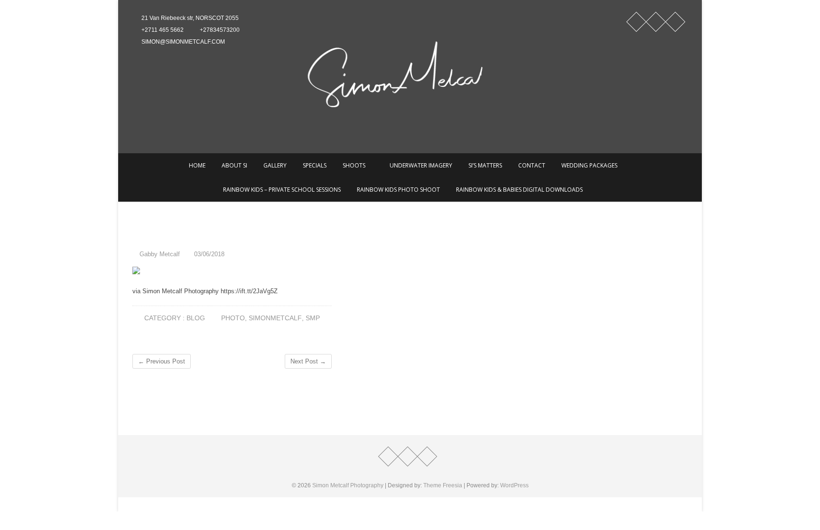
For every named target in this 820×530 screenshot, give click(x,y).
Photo (233, 318)
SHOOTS (354, 165)
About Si (234, 165)
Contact (531, 165)
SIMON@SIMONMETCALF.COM (182, 41)
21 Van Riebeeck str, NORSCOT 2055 (189, 18)
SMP (313, 318)
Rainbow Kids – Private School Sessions (282, 190)
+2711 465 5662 (162, 30)
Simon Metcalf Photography (347, 485)
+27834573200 (219, 30)
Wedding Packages (589, 165)
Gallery (275, 165)
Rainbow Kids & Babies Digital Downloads (519, 190)
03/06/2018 (208, 254)
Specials (314, 165)
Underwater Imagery (421, 165)
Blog (195, 318)
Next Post (308, 361)
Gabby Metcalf (159, 254)
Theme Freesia (442, 485)
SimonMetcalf (275, 318)
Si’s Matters (485, 165)
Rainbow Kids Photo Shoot (398, 190)
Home (197, 165)
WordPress (514, 485)
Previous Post (161, 361)
